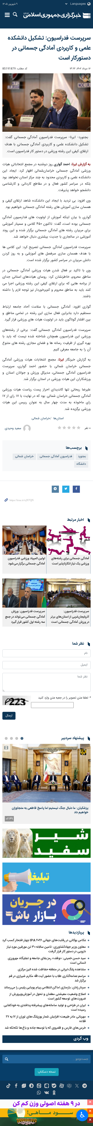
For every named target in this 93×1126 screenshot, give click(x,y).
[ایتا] (39, 1086)
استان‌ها (58, 418)
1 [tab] (22, 738)
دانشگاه (81, 464)
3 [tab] (11, 738)
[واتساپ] (39, 1093)
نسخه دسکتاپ (47, 1072)
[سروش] (31, 1086)
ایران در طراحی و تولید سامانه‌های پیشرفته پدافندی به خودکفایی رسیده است (45, 1008)
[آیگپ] (46, 1086)
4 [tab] (6, 738)
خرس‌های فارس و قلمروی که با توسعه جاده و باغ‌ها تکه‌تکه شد (45, 1028)
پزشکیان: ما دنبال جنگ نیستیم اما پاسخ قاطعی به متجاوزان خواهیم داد (50, 810)
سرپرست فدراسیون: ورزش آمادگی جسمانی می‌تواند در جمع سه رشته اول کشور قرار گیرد (25, 617)
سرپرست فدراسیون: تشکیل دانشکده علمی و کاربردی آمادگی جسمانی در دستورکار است (49, 48)
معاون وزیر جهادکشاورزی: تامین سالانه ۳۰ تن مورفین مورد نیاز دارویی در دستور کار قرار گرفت (46, 949)
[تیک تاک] (8, 1086)
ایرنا (52, 15)
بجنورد (82, 456)
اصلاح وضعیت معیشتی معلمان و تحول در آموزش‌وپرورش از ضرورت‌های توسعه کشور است (48, 996)
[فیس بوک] (16, 1086)
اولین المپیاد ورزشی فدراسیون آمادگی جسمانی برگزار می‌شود (26, 561)
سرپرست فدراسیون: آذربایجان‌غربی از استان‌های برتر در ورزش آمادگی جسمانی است (70, 617)
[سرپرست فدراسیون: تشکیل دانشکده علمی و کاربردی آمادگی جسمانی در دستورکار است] (46, 102)
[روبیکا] (69, 1086)
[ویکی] (46, 1093)
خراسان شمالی (40, 418)
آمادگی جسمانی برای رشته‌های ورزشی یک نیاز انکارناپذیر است (70, 561)
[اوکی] (54, 1093)
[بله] (54, 1086)
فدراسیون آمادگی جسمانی (56, 456)
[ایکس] (77, 1086)
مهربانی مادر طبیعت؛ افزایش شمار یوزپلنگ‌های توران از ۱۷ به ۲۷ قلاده (46, 1019)
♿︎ (82, 1115)
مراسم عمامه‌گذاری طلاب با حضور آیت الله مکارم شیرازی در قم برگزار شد (47, 978)
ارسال (8, 715)
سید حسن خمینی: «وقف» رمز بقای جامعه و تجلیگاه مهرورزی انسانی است (47, 961)
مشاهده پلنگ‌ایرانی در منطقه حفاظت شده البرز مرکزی (52, 969)
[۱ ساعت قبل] (46, 773)
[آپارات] (61, 1086)
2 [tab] (16, 738)
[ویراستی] (24, 1086)
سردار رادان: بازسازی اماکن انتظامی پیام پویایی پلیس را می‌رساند (45, 987)
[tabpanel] (46, 784)
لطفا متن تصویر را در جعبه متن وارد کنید (64, 698)
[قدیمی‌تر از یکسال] (68, 540)
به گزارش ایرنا (81, 164)
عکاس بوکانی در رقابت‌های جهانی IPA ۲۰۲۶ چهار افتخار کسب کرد (44, 940)
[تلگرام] (84, 1086)
